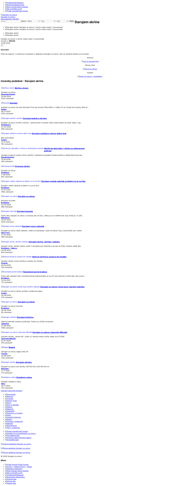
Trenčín (4, 354)
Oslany (4, 140)
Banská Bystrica (7, 157)
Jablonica (5, 324)
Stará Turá (5, 233)
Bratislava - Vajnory (9, 248)
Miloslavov (5, 218)
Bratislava (5, 173)
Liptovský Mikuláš (8, 339)
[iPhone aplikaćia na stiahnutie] (15, 448)
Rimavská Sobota (8, 94)
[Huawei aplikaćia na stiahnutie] (15, 452)
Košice (4, 109)
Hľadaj (71, 21)
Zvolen (4, 293)
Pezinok (4, 263)
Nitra (3, 384)
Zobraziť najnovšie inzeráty (11, 391)
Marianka (5, 369)
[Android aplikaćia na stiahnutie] (16, 444)
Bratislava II (5, 125)
